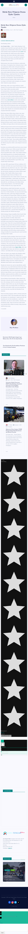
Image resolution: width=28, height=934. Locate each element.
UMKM (12, 870)
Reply (1, 923)
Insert (2, 932)
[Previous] (22, 859)
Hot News (7, 870)
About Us (10, 848)
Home (14, 17)
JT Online (10, 425)
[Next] (24, 859)
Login (3, 732)
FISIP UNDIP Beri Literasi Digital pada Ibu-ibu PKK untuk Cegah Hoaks (13, 875)
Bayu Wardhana (6, 29)
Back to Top (14, 906)
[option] (14, 872)
